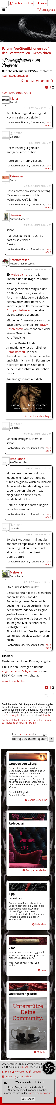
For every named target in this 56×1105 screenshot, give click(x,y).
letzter (19, 92)
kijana (14, 98)
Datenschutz (25, 1076)
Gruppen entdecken (36, 870)
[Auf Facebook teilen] (27, 81)
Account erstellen (34, 416)
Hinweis (45, 715)
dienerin (15, 215)
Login (43, 3)
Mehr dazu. (41, 924)
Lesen (44, 970)
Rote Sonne (17, 459)
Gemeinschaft (15, 352)
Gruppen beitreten (18, 310)
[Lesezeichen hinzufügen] (51, 739)
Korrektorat (21, 1071)
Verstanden (28, 1098)
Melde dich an (20, 275)
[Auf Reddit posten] (37, 81)
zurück (27, 92)
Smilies (6, 720)
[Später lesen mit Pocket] (42, 81)
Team (7, 1071)
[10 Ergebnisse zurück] (47, 87)
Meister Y (16, 572)
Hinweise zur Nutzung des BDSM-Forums (27, 721)
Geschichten (42, 53)
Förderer (36, 1071)
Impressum (10, 1076)
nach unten (8, 92)
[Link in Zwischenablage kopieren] (22, 81)
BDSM (24, 1067)
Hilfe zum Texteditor (31, 720)
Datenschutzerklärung (40, 1093)
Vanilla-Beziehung (37, 799)
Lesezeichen (25, 734)
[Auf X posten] (32, 81)
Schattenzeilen (46, 10)
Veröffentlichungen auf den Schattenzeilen (25, 50)
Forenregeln (12, 715)
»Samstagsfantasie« (15, 76)
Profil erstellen (23, 3)
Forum (7, 48)
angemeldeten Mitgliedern (19, 671)
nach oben (48, 124)
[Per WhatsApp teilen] (47, 81)
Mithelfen (42, 1052)
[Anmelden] (28, 411)
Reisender (16, 176)
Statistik (15, 720)
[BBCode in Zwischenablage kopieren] (52, 81)
